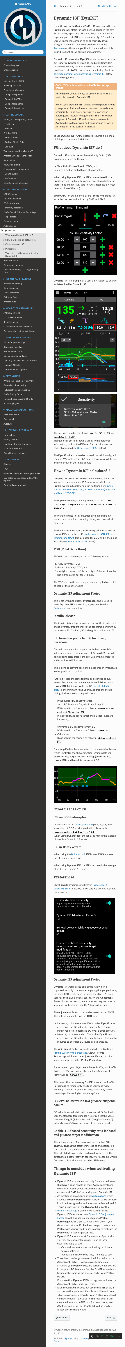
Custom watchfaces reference (18, 327)
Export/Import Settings (14, 342)
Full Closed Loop (11, 415)
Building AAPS (10, 133)
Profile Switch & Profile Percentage (20, 212)
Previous (63, 1317)
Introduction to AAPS (14, 81)
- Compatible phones (13, 104)
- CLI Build (8, 147)
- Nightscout (9, 124)
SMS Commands (11, 293)
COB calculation (11, 203)
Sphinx (68, 1338)
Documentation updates (15, 356)
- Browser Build (11, 137)
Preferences (10, 249)
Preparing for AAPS (12, 86)
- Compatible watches (14, 108)
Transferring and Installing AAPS (18, 151)
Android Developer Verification (18, 156)
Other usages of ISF (14, 244)
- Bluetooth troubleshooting (17, 390)
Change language (11, 65)
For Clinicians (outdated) (15, 485)
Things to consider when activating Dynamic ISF (21, 254)
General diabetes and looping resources (22, 473)
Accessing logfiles (12, 403)
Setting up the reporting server (18, 119)
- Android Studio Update (15, 369)
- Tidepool (8, 128)
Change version (11, 70)
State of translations (13, 448)
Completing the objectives (16, 183)
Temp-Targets (10, 217)
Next (110, 1317)
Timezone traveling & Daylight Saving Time (21, 271)
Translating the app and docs (17, 444)
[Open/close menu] (2, 230)
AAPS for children (12, 260)
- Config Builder (11, 174)
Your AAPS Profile (12, 165)
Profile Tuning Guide (13, 394)
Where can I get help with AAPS (19, 381)
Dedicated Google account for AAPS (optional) (21, 479)
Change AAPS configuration (17, 169)
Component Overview (14, 90)
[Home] (55, 6)
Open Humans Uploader (15, 453)
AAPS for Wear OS (12, 313)
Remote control (11, 288)
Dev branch (9, 419)
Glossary (7, 464)
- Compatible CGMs (13, 99)
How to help (9, 435)
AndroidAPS (24, 4)
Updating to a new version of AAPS (20, 360)
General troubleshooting (15, 385)
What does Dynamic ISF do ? (19, 235)
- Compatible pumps (13, 95)
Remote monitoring (13, 284)
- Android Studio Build (14, 142)
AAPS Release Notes (13, 351)
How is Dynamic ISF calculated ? (20, 240)
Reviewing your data (13, 347)
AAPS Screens (10, 194)
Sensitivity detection (13, 208)
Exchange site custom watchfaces (19, 331)
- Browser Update (12, 365)
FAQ (6, 469)
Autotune (8, 424)
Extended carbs (11, 221)
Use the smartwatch (13, 318)
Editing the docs (11, 439)
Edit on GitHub (108, 6)
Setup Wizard (10, 160)
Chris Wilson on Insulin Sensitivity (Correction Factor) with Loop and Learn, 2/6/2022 (85, 490)
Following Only (10, 297)
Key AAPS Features (12, 199)
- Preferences (10, 178)
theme (84, 1338)
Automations (10, 226)
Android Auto (10, 302)
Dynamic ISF (10, 230)
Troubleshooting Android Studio (18, 399)
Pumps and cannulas (13, 265)
